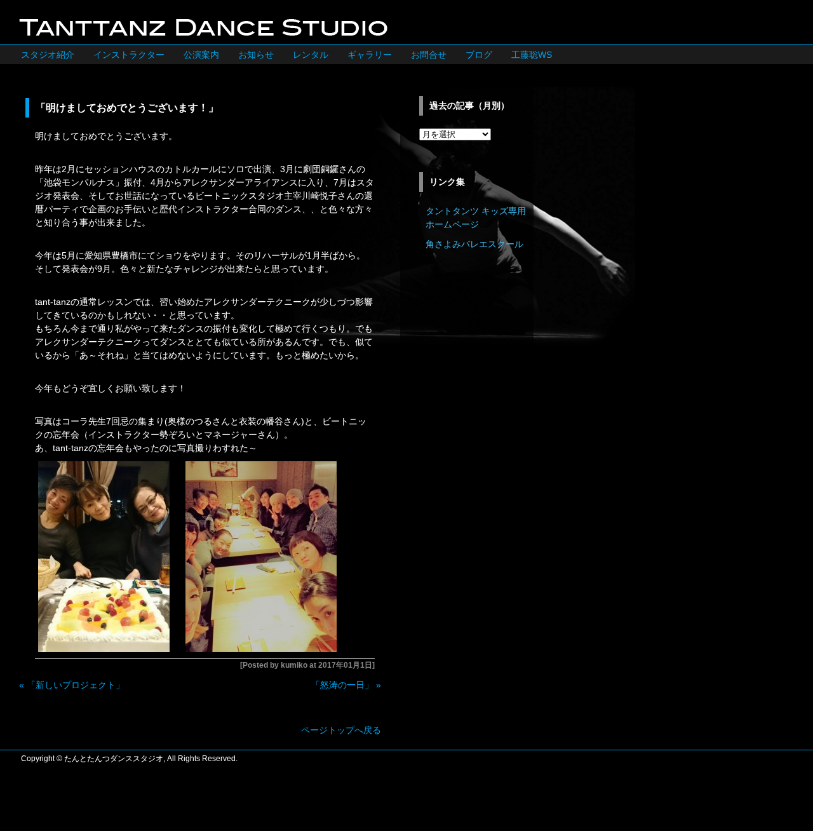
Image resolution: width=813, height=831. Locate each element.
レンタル (310, 55)
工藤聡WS (531, 55)
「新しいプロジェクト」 (75, 685)
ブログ (479, 55)
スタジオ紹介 (47, 55)
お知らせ (256, 55)
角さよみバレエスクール (474, 244)
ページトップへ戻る (341, 730)
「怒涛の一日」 (342, 685)
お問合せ (429, 55)
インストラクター (129, 55)
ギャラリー (369, 55)
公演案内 (201, 55)
